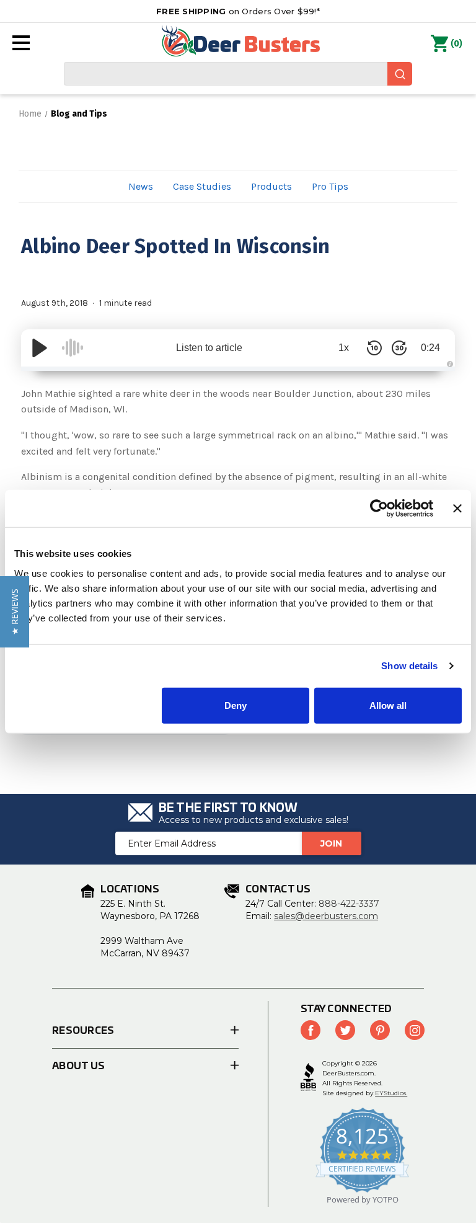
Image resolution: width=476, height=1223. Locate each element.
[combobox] (238, 74)
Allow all (388, 705)
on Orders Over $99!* (238, 11)
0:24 (430, 347)
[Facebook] (310, 1030)
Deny (235, 705)
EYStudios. (391, 1093)
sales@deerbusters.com (326, 916)
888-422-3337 (349, 903)
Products (271, 186)
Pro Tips (330, 186)
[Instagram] (415, 1030)
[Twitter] (345, 1030)
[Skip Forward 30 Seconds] (399, 348)
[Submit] (399, 74)
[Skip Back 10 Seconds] (374, 348)
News (140, 186)
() (456, 43)
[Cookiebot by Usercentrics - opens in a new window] (379, 508)
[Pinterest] (380, 1030)
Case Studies (202, 186)
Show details (409, 665)
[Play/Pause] (39, 348)
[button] (14, 611)
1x (343, 347)
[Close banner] (457, 508)
